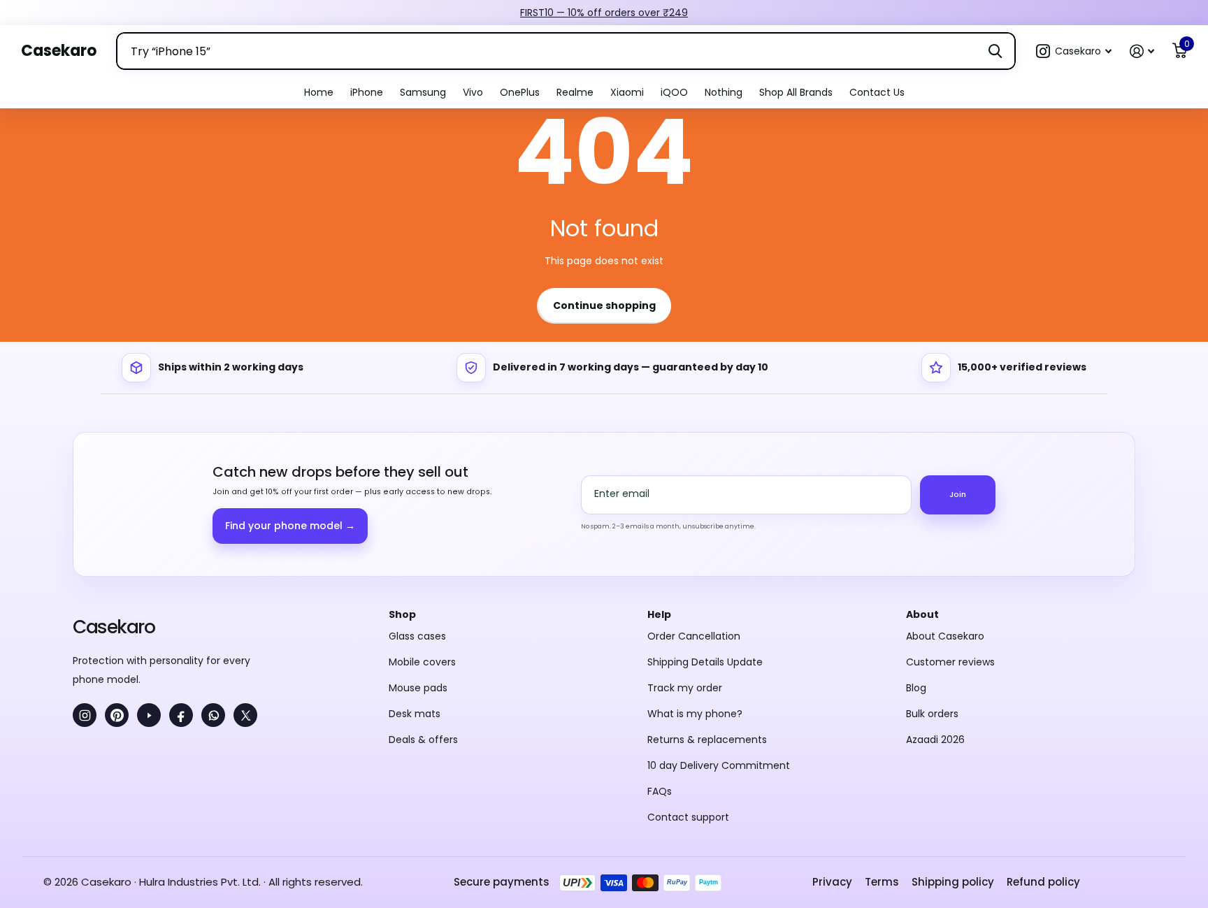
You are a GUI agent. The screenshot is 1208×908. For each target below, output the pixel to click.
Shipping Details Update (705, 662)
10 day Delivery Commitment (718, 765)
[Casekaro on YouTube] (149, 715)
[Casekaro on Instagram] (84, 715)
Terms (882, 881)
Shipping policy (953, 881)
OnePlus (520, 92)
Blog (916, 688)
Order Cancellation (693, 636)
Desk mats (414, 714)
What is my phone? (694, 714)
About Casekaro (945, 636)
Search (995, 51)
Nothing (723, 92)
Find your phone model (290, 526)
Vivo (473, 92)
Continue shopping (604, 305)
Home (318, 92)
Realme (575, 92)
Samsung (423, 92)
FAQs (659, 791)
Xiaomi (627, 92)
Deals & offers (423, 740)
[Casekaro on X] (245, 715)
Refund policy (1043, 881)
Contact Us (877, 92)
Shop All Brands (796, 92)
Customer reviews (950, 662)
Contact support (688, 817)
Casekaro (113, 627)
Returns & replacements (707, 740)
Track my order (684, 688)
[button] (1073, 51)
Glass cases (417, 636)
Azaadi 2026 (935, 740)
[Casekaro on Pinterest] (117, 715)
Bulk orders (932, 714)
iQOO (674, 92)
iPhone (366, 92)
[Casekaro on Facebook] (181, 715)
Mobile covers (422, 662)
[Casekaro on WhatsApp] (213, 715)
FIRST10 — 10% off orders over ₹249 (604, 13)
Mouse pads (418, 688)
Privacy (832, 881)
